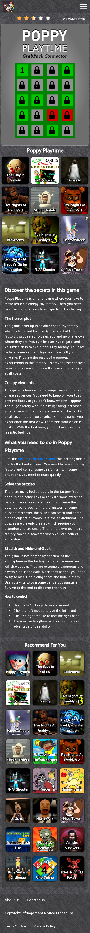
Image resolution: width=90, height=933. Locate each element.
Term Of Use (15, 926)
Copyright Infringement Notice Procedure (39, 913)
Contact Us (36, 900)
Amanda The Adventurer (36, 459)
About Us (12, 900)
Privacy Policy (44, 926)
